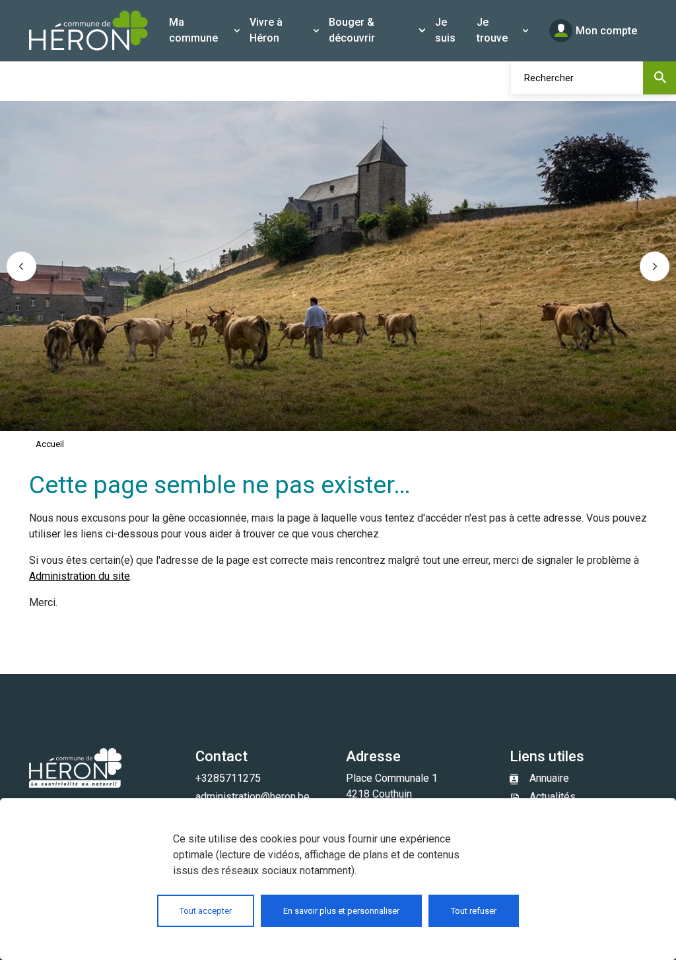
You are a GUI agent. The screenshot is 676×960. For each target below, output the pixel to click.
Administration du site (79, 576)
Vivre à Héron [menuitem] (266, 30)
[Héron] (88, 31)
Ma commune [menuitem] (193, 30)
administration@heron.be (252, 796)
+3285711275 (228, 778)
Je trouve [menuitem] (492, 30)
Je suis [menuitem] (445, 30)
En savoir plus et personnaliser (341, 911)
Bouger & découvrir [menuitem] (352, 30)
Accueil (50, 444)
